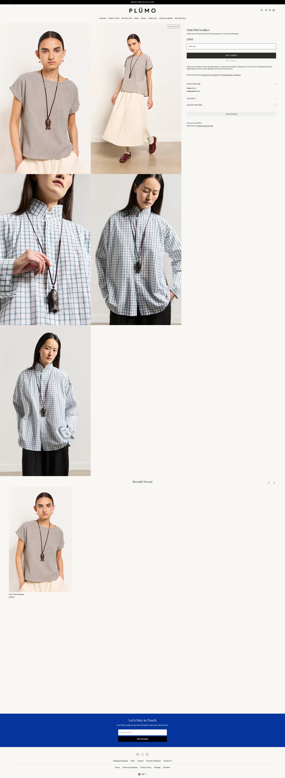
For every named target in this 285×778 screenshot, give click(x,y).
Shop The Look (174, 26)
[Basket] (273, 10)
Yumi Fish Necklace (16, 594)
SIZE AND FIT (191, 98)
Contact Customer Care (205, 126)
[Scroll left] (269, 483)
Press (117, 767)
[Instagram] (142, 754)
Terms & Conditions (130, 767)
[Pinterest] (147, 754)
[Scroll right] (274, 483)
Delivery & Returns (153, 761)
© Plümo (166, 767)
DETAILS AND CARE (194, 84)
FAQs (133, 761)
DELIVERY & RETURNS (194, 105)
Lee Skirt (215, 75)
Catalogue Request (120, 761)
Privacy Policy (145, 767)
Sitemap (157, 767)
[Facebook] (137, 754)
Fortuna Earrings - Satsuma (231, 75)
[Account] (266, 10)
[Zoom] (45, 98)
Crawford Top (206, 75)
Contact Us (167, 761)
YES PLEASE (142, 739)
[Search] (261, 10)
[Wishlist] (270, 10)
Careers (140, 761)
